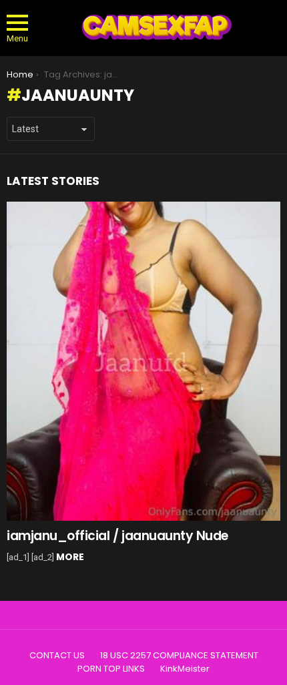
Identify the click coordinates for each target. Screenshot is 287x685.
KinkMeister (185, 669)
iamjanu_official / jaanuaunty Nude (117, 536)
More (70, 556)
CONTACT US (57, 655)
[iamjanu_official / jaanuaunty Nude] (143, 361)
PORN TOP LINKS (111, 669)
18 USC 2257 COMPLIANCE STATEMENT (179, 655)
